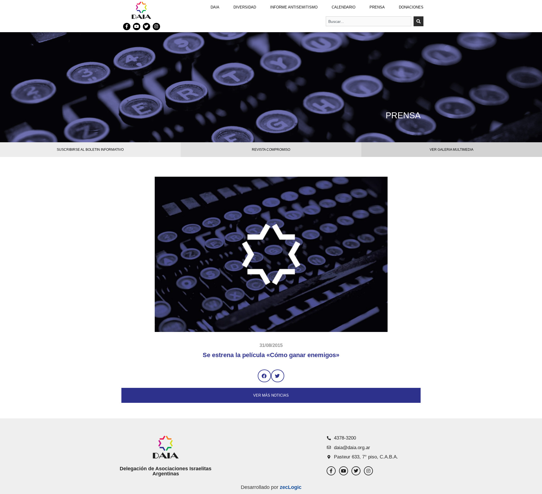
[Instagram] (156, 26)
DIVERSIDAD (244, 7)
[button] (264, 376)
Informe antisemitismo (294, 7)
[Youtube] (136, 26)
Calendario (343, 7)
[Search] (418, 21)
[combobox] (368, 21)
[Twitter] (146, 26)
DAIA (215, 7)
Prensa (377, 7)
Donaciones (411, 7)
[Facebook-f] (127, 26)
